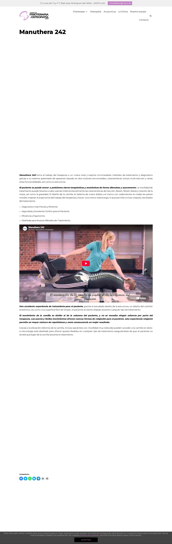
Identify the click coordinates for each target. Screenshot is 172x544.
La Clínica (123, 11)
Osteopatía (95, 11)
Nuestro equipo (138, 11)
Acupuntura (110, 11)
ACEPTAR (86, 540)
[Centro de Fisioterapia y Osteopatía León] (34, 15)
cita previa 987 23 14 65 (120, 3)
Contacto (144, 20)
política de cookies (89, 535)
